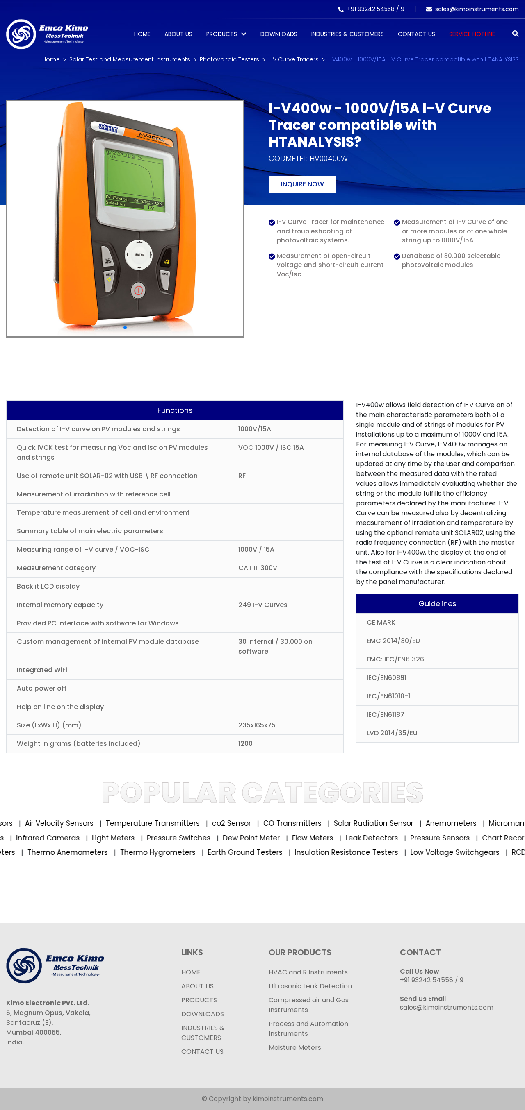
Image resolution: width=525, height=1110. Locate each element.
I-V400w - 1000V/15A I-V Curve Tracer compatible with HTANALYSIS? (423, 59)
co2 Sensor (213, 823)
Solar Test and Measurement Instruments (129, 59)
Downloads (278, 34)
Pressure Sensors (459, 838)
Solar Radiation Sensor (355, 823)
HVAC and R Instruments (308, 972)
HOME (191, 972)
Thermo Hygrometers (137, 852)
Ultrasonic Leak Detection (310, 986)
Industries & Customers (347, 34)
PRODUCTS (221, 34)
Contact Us (416, 34)
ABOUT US (197, 986)
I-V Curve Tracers (294, 59)
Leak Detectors (390, 838)
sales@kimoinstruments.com (477, 9)
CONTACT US (202, 1051)
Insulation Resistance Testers (326, 852)
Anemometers (432, 823)
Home (142, 34)
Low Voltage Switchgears (434, 852)
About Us (178, 34)
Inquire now (302, 184)
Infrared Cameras (67, 838)
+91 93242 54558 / (374, 9)
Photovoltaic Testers (229, 59)
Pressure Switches (198, 838)
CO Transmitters (274, 823)
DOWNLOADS (202, 1014)
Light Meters (132, 838)
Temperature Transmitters (135, 823)
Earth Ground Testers (225, 852)
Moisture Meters (295, 1047)
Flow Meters (331, 838)
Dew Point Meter (270, 838)
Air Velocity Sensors (41, 823)
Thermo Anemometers (47, 852)
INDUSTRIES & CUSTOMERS (202, 1032)
